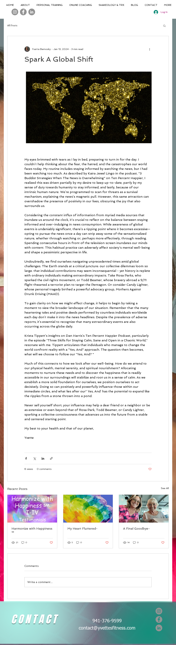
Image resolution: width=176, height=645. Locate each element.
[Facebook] (23, 12)
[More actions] (149, 49)
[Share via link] (51, 458)
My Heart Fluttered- (82, 528)
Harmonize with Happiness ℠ (32, 530)
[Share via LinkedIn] (43, 458)
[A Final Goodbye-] (144, 509)
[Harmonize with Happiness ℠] (32, 509)
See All (165, 488)
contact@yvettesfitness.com (107, 628)
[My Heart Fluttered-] (88, 509)
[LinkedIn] (31, 12)
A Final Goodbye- (136, 528)
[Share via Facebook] (26, 458)
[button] (164, 25)
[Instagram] (15, 12)
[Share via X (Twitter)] (34, 458)
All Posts (12, 25)
